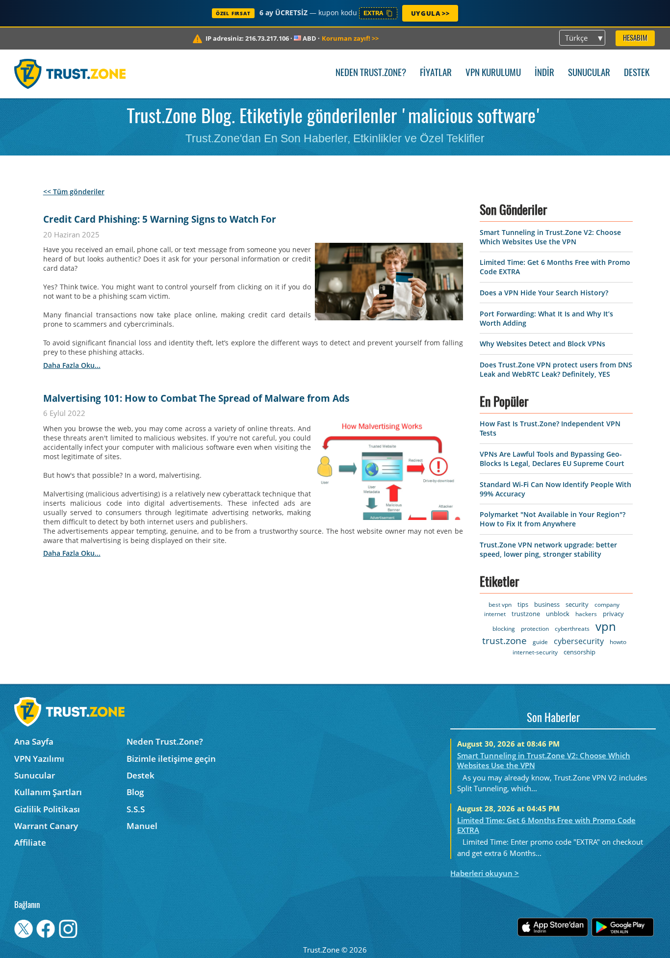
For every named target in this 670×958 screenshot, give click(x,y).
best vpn (500, 604)
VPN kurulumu (493, 73)
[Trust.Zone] (70, 74)
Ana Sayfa (33, 741)
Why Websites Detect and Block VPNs (542, 343)
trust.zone (504, 640)
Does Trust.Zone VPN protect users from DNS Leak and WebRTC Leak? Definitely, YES (556, 369)
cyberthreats (572, 628)
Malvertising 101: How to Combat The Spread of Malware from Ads (196, 398)
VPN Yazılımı (39, 758)
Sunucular (589, 73)
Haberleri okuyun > (484, 873)
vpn (605, 626)
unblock (557, 613)
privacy (613, 613)
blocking (503, 628)
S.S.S (136, 809)
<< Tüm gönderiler (73, 191)
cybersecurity (579, 641)
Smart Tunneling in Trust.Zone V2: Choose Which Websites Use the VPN (550, 237)
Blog (135, 792)
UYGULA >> (430, 13)
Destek (636, 73)
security (577, 604)
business (547, 604)
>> (350, 38)
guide (540, 642)
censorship (579, 651)
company (606, 604)
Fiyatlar (436, 73)
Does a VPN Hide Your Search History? (544, 292)
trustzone (526, 613)
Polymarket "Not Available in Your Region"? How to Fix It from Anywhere (552, 519)
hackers (586, 614)
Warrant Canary (46, 825)
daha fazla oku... (72, 365)
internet (495, 614)
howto (618, 642)
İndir (544, 73)
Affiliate (30, 842)
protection (535, 628)
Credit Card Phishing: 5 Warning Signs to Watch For (159, 219)
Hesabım (635, 38)
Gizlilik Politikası (47, 809)
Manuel (142, 825)
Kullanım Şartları (48, 792)
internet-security (535, 652)
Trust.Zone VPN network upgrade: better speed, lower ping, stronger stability (548, 549)
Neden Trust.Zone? (370, 73)
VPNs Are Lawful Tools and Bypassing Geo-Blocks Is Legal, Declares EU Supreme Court (552, 458)
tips (522, 604)
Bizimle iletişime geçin (171, 758)
